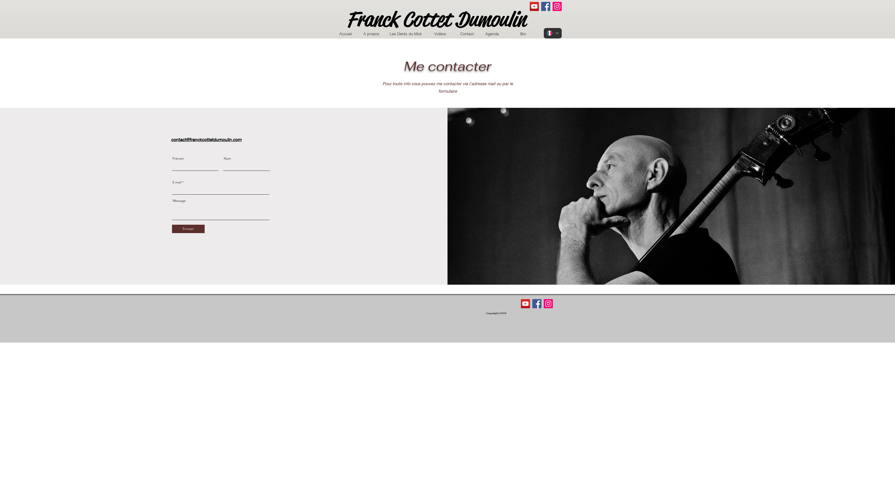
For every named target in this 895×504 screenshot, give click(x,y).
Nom (227, 158)
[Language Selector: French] (553, 33)
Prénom (178, 158)
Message (179, 200)
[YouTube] (534, 6)
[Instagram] (557, 6)
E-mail (176, 182)
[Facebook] (545, 6)
